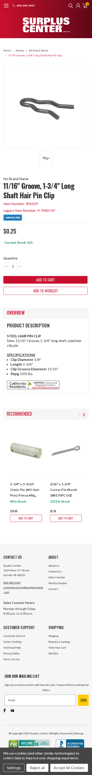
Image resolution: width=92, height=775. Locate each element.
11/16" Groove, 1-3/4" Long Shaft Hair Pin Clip (35, 55)
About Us (53, 565)
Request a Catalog (59, 641)
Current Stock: (18, 242)
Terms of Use (11, 659)
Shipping (53, 636)
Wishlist (53, 653)
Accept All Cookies (69, 767)
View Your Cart (57, 647)
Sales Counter (56, 577)
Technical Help (12, 647)
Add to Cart (26, 518)
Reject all (37, 767)
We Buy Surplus (57, 583)
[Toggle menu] (6, 7)
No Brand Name (38, 50)
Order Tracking (12, 641)
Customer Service (14, 636)
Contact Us (55, 571)
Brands (20, 50)
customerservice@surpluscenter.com (23, 590)
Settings (14, 767)
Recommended (19, 413)
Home (7, 50)
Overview (16, 312)
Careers (53, 589)
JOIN (83, 700)
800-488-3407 (12, 582)
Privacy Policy (11, 653)
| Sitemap (77, 733)
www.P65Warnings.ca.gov (45, 387)
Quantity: (10, 258)
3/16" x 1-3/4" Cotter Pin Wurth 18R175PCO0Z (63, 489)
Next (83, 414)
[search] (69, 5)
